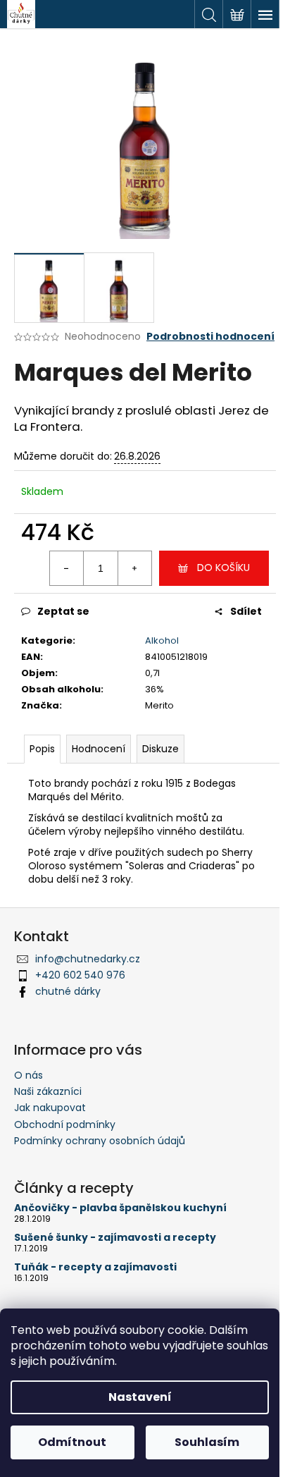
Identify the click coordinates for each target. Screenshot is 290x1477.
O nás (28, 1075)
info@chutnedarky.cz (87, 959)
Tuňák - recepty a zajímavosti (95, 1267)
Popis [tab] (42, 749)
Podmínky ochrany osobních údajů (99, 1141)
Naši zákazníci (48, 1091)
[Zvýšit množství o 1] (134, 568)
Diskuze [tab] (160, 749)
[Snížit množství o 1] (67, 568)
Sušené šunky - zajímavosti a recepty (115, 1237)
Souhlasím (207, 1442)
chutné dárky (68, 991)
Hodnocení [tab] (98, 749)
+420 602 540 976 (80, 975)
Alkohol (162, 640)
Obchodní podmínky (64, 1124)
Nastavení (140, 1397)
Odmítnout (72, 1442)
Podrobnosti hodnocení (210, 336)
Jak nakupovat (50, 1108)
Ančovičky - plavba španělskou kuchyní (120, 1208)
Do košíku (223, 567)
